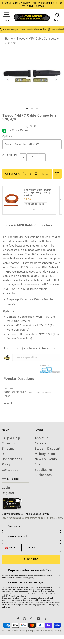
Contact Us (10, 470)
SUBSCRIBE (31, 559)
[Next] (56, 79)
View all (8, 403)
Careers (40, 443)
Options (7, 136)
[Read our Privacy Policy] (59, 576)
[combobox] (10, 547)
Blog (38, 464)
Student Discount (47, 448)
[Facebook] (18, 618)
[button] (6, 17)
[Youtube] (38, 618)
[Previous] (8, 79)
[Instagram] (24, 618)
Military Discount (47, 454)
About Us (41, 438)
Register (8, 493)
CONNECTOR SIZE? (15, 392)
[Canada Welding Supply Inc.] (32, 17)
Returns (7, 454)
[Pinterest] (31, 618)
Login (6, 487)
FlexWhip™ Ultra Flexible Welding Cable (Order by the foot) (37, 193)
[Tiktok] (46, 618)
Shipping (8, 448)
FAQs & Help (11, 438)
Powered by (44, 365)
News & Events (46, 459)
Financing (9, 443)
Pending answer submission (40, 392)
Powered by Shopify (51, 630)
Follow (7, 396)
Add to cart (39, 209)
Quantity (9, 155)
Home (9, 38)
